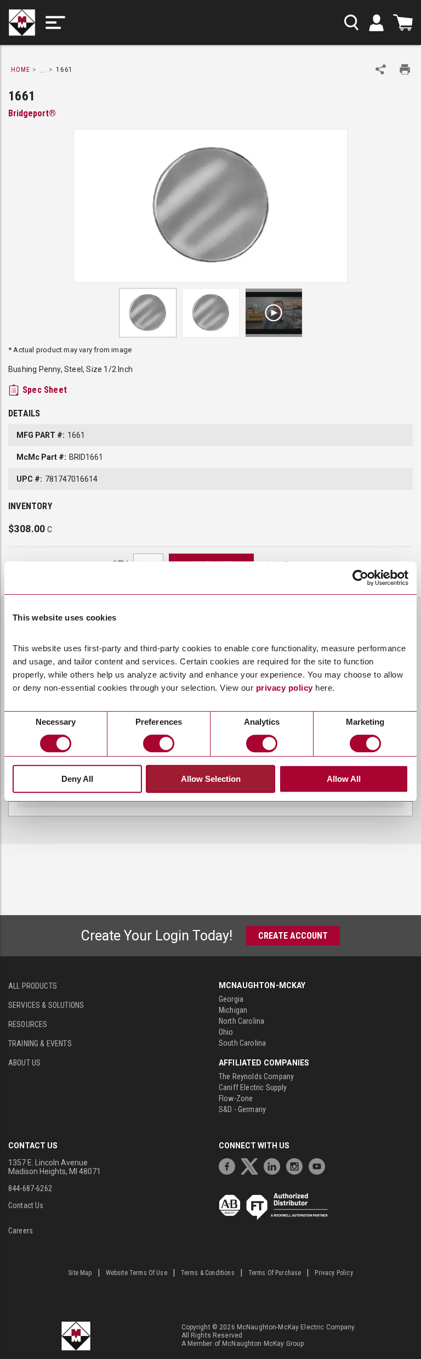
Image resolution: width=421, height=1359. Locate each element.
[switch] (158, 743)
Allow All (344, 778)
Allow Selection (211, 778)
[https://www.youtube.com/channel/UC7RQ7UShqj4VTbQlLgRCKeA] (320, 1165)
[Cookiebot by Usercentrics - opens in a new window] (360, 577)
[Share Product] (381, 69)
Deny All (77, 778)
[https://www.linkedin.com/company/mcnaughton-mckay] (275, 1165)
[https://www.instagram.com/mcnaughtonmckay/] (297, 1165)
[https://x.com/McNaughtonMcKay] (252, 1165)
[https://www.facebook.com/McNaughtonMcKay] (230, 1165)
